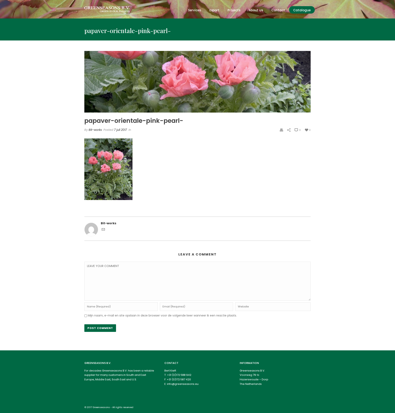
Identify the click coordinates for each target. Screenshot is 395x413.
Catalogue (302, 10)
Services (194, 10)
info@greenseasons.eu (183, 384)
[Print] (281, 130)
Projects (234, 10)
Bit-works (95, 130)
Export (214, 10)
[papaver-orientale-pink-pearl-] (197, 82)
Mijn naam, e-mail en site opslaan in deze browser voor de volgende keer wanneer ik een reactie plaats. (162, 315)
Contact (278, 10)
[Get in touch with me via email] (103, 230)
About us (256, 10)
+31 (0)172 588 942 (179, 375)
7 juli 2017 (120, 130)
